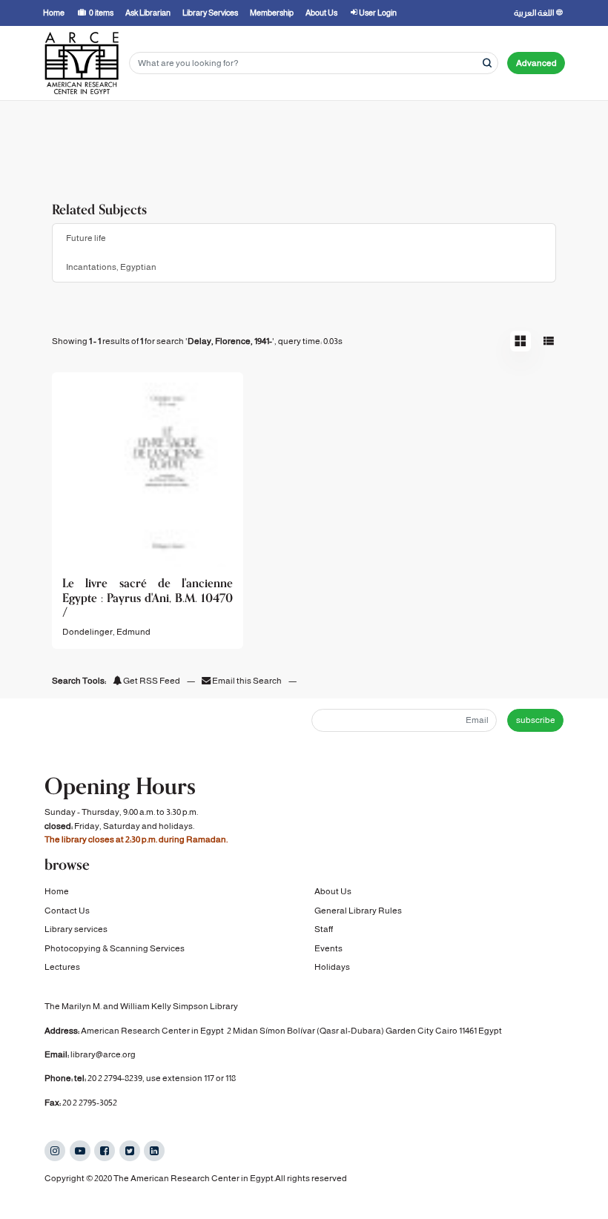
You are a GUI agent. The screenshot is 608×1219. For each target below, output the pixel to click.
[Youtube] (80, 1150)
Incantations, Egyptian (111, 267)
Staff (323, 929)
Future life (86, 238)
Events (328, 948)
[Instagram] (54, 1150)
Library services (76, 929)
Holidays (332, 967)
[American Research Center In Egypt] (81, 63)
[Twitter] (129, 1150)
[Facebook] (104, 1150)
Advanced (536, 63)
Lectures (62, 967)
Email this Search (247, 680)
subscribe (535, 720)
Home (56, 891)
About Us (332, 891)
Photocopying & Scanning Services (114, 948)
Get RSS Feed (151, 680)
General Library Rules (358, 910)
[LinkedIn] (154, 1150)
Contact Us (67, 910)
